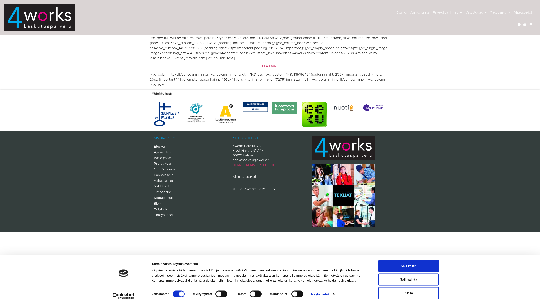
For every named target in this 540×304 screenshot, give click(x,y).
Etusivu (402, 12)
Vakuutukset (474, 12)
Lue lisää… (270, 66)
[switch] (221, 293)
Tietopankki (498, 12)
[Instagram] (531, 25)
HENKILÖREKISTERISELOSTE (254, 165)
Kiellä (409, 293)
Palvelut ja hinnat (445, 12)
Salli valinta (408, 279)
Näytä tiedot (320, 294)
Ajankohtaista (419, 12)
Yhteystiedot (523, 12)
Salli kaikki (408, 266)
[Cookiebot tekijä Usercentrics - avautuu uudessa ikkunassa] (123, 296)
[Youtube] (525, 25)
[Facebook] (519, 25)
